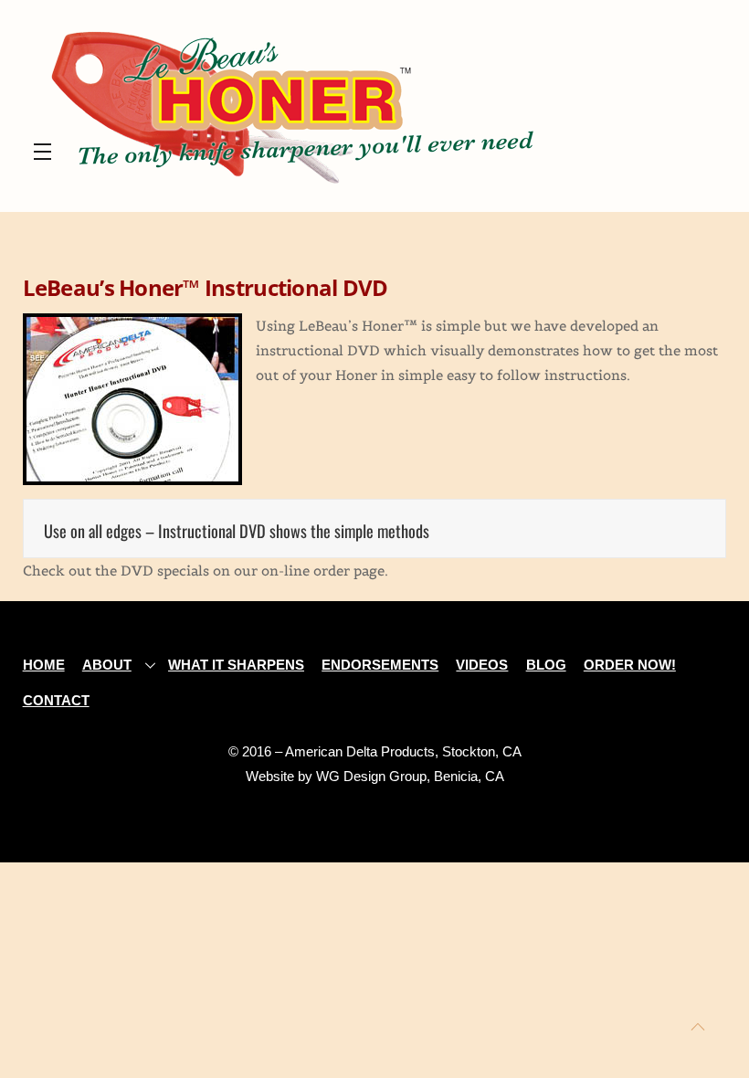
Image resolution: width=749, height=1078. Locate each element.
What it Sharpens (236, 664)
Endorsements (380, 664)
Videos (482, 664)
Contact (56, 700)
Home (44, 664)
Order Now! (630, 664)
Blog (546, 664)
